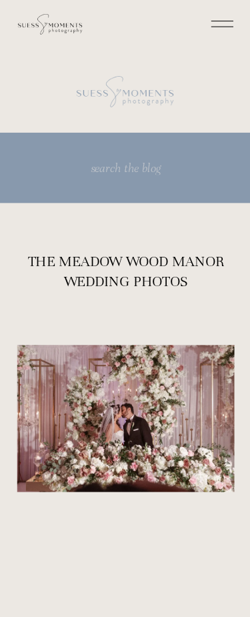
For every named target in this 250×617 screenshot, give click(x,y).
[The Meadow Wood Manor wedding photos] (126, 419)
